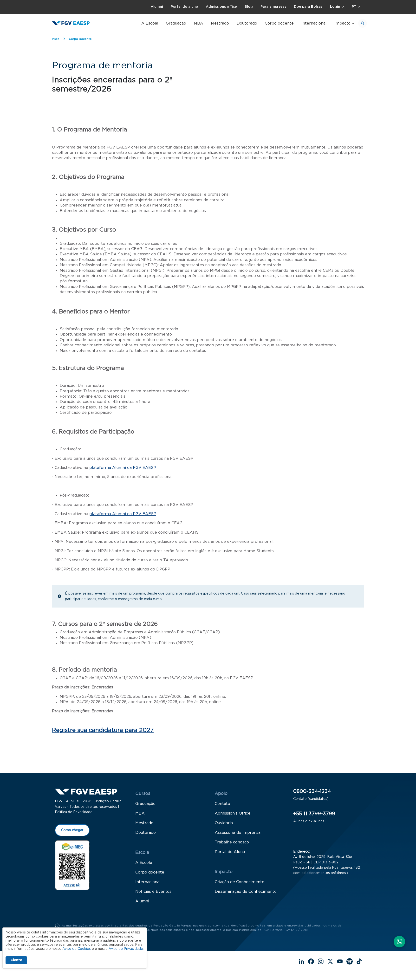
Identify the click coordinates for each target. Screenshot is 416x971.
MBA (198, 23)
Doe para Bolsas (308, 6)
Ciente (16, 960)
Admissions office (221, 6)
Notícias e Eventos (153, 891)
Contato (222, 804)
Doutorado (247, 23)
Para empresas (273, 6)
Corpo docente (279, 23)
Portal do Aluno (230, 852)
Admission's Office (232, 813)
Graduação (176, 23)
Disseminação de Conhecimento (246, 891)
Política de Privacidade (73, 812)
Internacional (314, 23)
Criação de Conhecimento (239, 882)
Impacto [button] (342, 23)
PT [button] (354, 6)
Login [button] (335, 6)
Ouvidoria (224, 823)
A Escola (149, 23)
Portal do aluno (184, 6)
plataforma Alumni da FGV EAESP (122, 468)
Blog (249, 6)
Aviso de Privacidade (126, 949)
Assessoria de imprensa (237, 833)
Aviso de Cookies (76, 949)
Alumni (157, 6)
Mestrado (220, 23)
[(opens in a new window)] (72, 865)
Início (55, 39)
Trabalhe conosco (232, 842)
